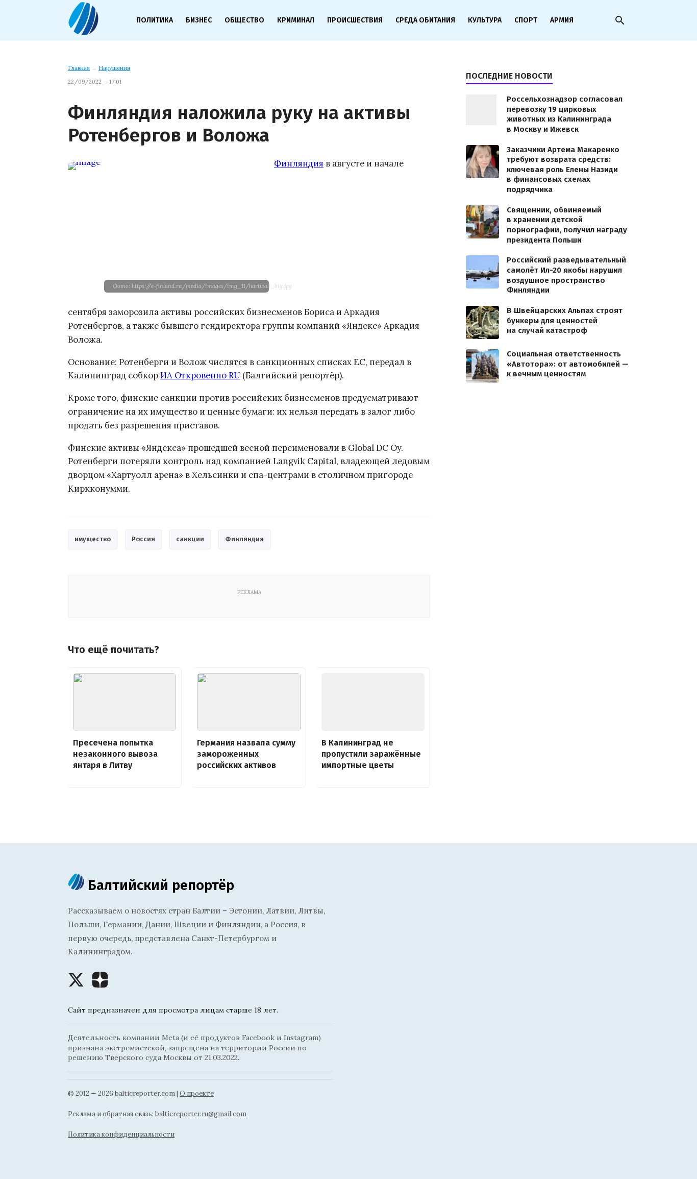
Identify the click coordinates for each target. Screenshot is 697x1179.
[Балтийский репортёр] (83, 31)
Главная (79, 67)
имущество (92, 539)
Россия (143, 539)
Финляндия (298, 163)
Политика (154, 20)
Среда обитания (425, 20)
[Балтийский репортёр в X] (76, 980)
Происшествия (355, 20)
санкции (190, 539)
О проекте (197, 1093)
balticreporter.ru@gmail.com (200, 1114)
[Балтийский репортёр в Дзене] (100, 980)
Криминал (295, 20)
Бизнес (199, 20)
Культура (485, 20)
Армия (562, 20)
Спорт (525, 20)
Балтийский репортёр (159, 885)
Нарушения (114, 67)
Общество (244, 20)
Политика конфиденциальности (121, 1134)
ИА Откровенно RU (200, 375)
